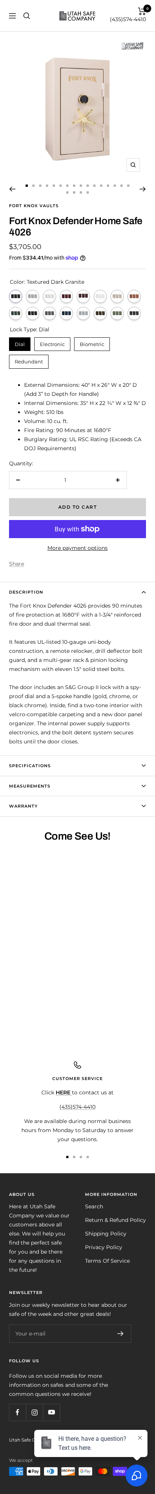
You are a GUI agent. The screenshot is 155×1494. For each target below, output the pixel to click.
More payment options (77, 548)
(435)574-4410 (128, 19)
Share (16, 563)
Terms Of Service (107, 1260)
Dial (20, 342)
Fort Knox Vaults (34, 205)
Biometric (92, 342)
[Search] (26, 15)
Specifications (30, 765)
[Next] (143, 189)
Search (94, 1206)
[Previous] (12, 189)
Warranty (23, 806)
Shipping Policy (105, 1233)
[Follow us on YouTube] (51, 1412)
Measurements (29, 786)
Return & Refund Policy (115, 1220)
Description (26, 592)
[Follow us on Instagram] (34, 1412)
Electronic (52, 342)
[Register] (120, 1333)
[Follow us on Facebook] (17, 1412)
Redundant (28, 360)
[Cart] (142, 11)
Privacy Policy (103, 1247)
